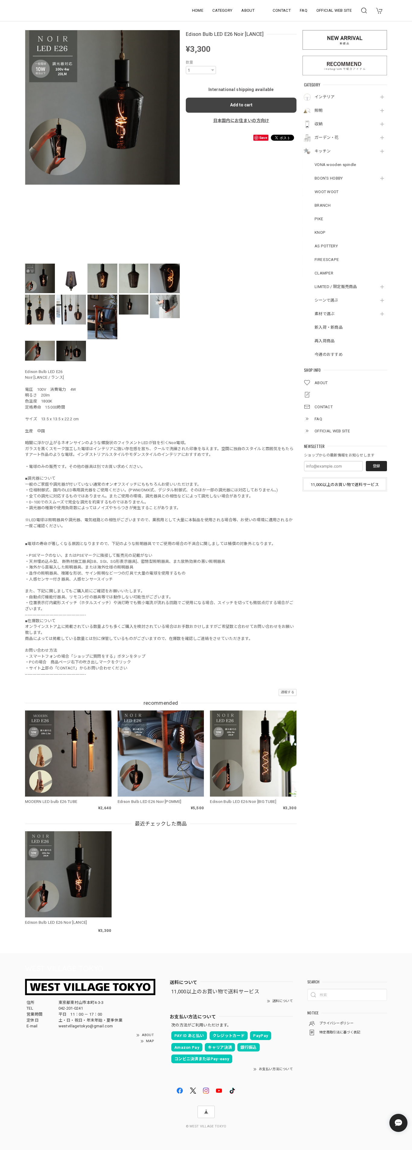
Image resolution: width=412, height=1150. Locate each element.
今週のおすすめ (329, 354)
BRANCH (323, 205)
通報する (287, 692)
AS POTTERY (326, 246)
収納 (319, 124)
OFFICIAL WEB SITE (334, 10)
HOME (197, 10)
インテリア (325, 97)
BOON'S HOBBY (329, 178)
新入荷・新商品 (329, 327)
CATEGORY (222, 10)
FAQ (303, 10)
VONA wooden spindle (335, 164)
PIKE (319, 219)
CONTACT (282, 10)
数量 (189, 62)
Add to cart (241, 104)
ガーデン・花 (327, 137)
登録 (376, 466)
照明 (319, 110)
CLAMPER (324, 273)
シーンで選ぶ (326, 300)
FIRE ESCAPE (327, 259)
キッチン (323, 151)
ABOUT (248, 10)
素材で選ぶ (325, 314)
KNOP (320, 232)
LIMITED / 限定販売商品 (336, 286)
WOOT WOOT (327, 192)
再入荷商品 (325, 341)
